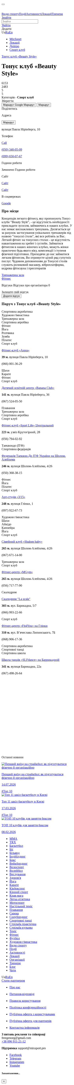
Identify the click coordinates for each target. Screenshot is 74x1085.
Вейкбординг (18, 863)
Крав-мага (16, 895)
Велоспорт (16, 867)
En (11, 32)
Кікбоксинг (17, 888)
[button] (6, 25)
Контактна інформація (24, 1027)
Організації (17, 959)
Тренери (57, 14)
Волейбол (16, 870)
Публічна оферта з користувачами (32, 1014)
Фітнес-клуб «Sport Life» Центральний (28, 425)
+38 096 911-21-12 (14, 1041)
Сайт (5, 190)
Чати (12, 970)
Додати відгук (11, 295)
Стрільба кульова (21, 927)
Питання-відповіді (21, 994)
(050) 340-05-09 (12, 149)
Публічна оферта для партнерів (30, 1021)
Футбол (14, 938)
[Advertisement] (37, 715)
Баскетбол (16, 845)
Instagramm (16, 1062)
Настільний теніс (21, 906)
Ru (7, 32)
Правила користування (24, 1000)
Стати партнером (13, 980)
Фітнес (6, 278)
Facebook (15, 1055)
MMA (13, 838)
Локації (47, 14)
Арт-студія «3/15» (13, 497)
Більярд (14, 853)
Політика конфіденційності (27, 1007)
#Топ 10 (7, 791)
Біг (11, 849)
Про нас (14, 987)
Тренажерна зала (13, 275)
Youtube (14, 1065)
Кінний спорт (18, 892)
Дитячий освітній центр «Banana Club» (28, 388)
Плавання (16, 909)
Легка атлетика (19, 899)
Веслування (17, 874)
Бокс (12, 860)
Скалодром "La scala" (16, 599)
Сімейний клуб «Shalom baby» (22, 541)
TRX (12, 842)
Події (22, 14)
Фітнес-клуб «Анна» (15, 350)
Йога (12, 881)
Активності (34, 14)
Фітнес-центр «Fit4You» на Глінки (25, 625)
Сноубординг (18, 917)
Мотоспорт (16, 902)
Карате (14, 885)
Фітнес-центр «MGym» (17, 572)
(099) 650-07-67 (12, 156)
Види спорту (10, 14)
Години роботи (25, 169)
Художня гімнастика (23, 941)
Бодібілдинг (17, 856)
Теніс (13, 931)
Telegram (15, 1058)
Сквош (14, 913)
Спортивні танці (20, 920)
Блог (12, 966)
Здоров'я (15, 877)
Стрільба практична (22, 924)
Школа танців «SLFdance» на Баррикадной (30, 659)
